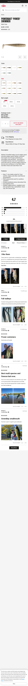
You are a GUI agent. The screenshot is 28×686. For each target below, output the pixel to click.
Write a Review (22, 239)
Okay (14, 683)
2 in (5, 101)
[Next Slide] (25, 228)
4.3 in (12, 106)
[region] (14, 228)
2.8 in (11, 102)
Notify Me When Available (18, 123)
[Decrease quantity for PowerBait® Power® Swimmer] (2, 124)
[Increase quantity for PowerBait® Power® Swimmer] (8, 124)
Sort (13, 242)
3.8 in (4, 106)
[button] (5, 29)
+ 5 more (15, 282)
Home (2, 14)
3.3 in (18, 102)
